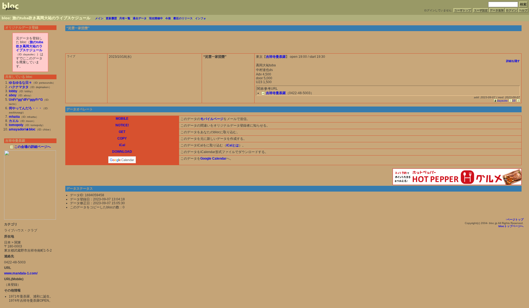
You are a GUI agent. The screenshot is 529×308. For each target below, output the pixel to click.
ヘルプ (523, 10)
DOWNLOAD (122, 152)
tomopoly (16, 125)
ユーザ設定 (481, 10)
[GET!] (517, 100)
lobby (13, 91)
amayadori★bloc (22, 129)
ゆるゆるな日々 (20, 83)
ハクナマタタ (19, 87)
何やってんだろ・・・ (25, 108)
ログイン (511, 10)
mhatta (14, 117)
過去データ (140, 18)
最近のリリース (183, 18)
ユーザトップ (462, 10)
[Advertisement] (457, 41)
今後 (168, 18)
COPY (122, 138)
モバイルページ (211, 119)
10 (513, 100)
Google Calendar (213, 158)
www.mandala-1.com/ (20, 273)
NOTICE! (122, 125)
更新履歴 (111, 18)
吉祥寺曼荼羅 (276, 57)
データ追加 (497, 10)
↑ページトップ (514, 219)
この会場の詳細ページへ (32, 147)
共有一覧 (124, 18)
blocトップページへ (510, 226)
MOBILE (122, 119)
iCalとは (232, 145)
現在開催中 (156, 18)
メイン (99, 18)
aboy (13, 95)
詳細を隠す (513, 60)
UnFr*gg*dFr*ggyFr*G (26, 100)
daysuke (502, 100)
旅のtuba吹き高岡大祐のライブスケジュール (29, 46)
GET (122, 132)
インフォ (200, 18)
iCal (122, 145)
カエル (14, 121)
